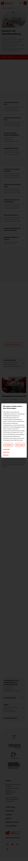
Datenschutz (6, 452)
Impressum (6, 455)
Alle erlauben (20, 445)
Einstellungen (6, 449)
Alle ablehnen (8, 445)
